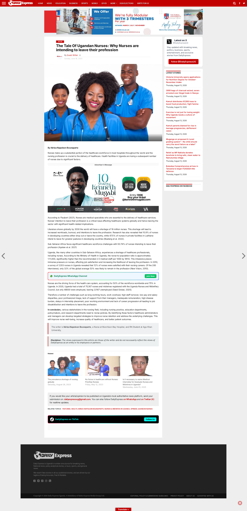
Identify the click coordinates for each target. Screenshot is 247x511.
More (113, 3)
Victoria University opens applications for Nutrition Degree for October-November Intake (183, 79)
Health (74, 409)
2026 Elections (126, 3)
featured (66, 409)
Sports (84, 3)
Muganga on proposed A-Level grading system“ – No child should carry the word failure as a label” (181, 141)
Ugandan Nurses (145, 409)
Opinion (134, 409)
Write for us (143, 3)
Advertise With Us (205, 496)
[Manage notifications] (240, 503)
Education (61, 3)
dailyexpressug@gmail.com (77, 399)
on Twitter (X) (147, 399)
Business (73, 3)
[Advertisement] (123, 469)
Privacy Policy (177, 496)
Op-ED (104, 3)
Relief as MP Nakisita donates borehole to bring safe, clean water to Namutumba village (183, 155)
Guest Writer (72, 55)
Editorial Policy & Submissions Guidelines (149, 496)
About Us (190, 496)
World (95, 3)
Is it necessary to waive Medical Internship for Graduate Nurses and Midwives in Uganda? (137, 382)
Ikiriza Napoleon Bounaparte (91, 409)
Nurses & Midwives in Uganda (117, 409)
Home (40, 3)
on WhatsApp (130, 399)
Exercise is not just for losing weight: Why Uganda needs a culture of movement (183, 114)
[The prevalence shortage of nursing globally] (65, 366)
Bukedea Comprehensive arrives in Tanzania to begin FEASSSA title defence (182, 168)
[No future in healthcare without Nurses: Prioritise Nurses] (102, 366)
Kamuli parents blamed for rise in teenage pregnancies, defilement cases (181, 128)
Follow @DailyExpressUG (183, 61)
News (49, 3)
